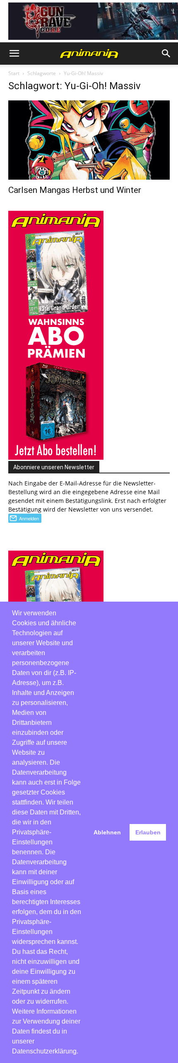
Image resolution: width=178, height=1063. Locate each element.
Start (13, 73)
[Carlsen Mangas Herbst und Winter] (89, 140)
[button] (14, 53)
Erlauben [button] (148, 832)
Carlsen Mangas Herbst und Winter (74, 190)
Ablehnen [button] (107, 832)
